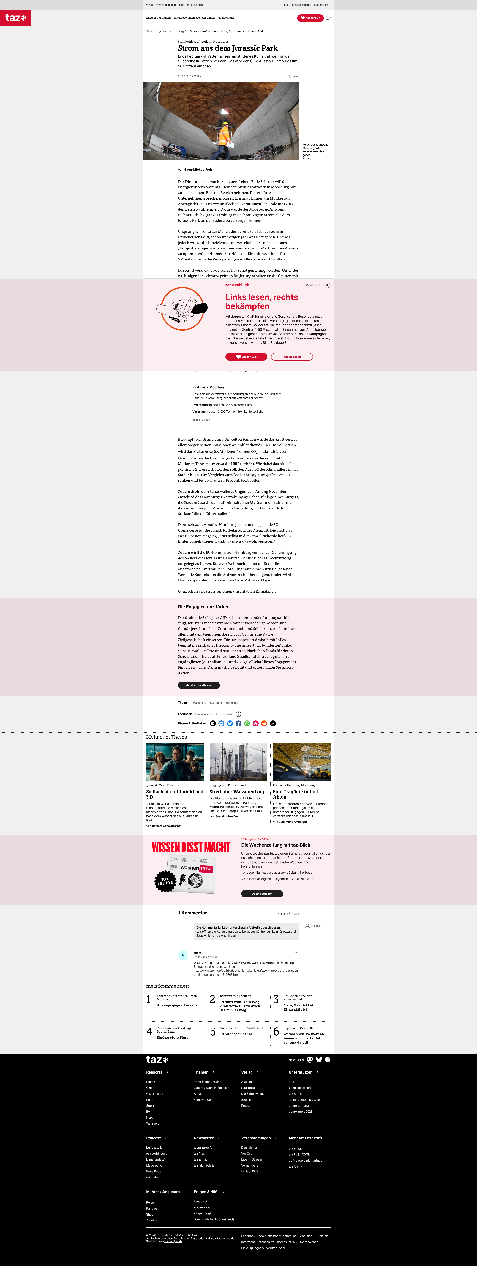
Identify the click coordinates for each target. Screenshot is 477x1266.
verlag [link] (150, 5)
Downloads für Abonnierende (214, 1219)
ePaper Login (203, 1213)
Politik (150, 1082)
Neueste (283, 914)
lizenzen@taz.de (173, 1241)
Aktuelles (247, 1082)
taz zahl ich (296, 1094)
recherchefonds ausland (306, 1100)
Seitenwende (309, 1242)
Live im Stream (251, 1159)
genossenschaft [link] (301, 5)
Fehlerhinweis (224, 714)
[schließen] (327, 285)
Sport (150, 1106)
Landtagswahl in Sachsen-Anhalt (212, 1091)
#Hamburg (232, 702)
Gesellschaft (154, 1094)
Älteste (295, 914)
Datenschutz (266, 1242)
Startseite (152, 31)
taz (157, 1060)
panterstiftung (299, 1106)
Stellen (246, 1100)
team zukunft (203, 1148)
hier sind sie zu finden (221, 936)
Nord (165, 31)
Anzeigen (152, 1220)
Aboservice (202, 1207)
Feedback (201, 1201)
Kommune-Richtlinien (297, 1236)
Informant (248, 1242)
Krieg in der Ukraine (207, 1082)
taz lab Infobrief (205, 1165)
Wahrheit (152, 1124)
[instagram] (328, 1061)
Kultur (150, 1100)
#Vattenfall (216, 702)
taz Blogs (295, 1149)
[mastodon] (310, 1061)
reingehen (153, 1177)
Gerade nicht (313, 285)
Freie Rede (153, 1171)
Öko (149, 1088)
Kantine (151, 1208)
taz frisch (200, 1154)
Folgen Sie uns (295, 1060)
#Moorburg (200, 702)
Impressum (284, 1242)
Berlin (150, 1112)
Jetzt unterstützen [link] (199, 685)
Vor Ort (246, 1154)
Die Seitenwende (253, 1094)
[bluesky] (319, 1061)
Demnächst (249, 1148)
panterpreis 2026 (301, 1112)
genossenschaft (300, 1088)
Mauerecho (154, 1165)
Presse (246, 1106)
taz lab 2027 (249, 1171)
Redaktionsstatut (269, 1236)
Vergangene (249, 1165)
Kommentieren (204, 714)
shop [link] (181, 5)
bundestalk (154, 1148)
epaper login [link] (320, 5)
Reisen (151, 1203)
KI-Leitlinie (321, 1236)
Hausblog (248, 1088)
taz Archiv (296, 1167)
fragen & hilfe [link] (195, 5)
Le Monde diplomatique (305, 1161)
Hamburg (178, 31)
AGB (296, 1242)
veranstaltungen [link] (166, 5)
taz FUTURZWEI (299, 1155)
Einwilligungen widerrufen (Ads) (263, 1248)
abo (291, 1082)
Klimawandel (202, 1100)
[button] (329, 18)
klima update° (155, 1159)
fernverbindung (157, 1154)
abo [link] (286, 5)
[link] (159, 18)
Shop (150, 1214)
